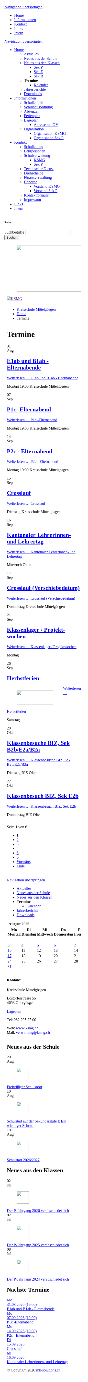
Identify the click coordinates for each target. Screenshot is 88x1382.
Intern (18, 33)
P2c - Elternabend (29, 451)
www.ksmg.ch (27, 1028)
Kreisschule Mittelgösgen (36, 309)
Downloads (33, 94)
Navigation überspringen (23, 7)
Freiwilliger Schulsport (24, 1087)
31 (9, 966)
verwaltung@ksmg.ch (33, 1032)
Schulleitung (33, 147)
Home (19, 15)
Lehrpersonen (34, 151)
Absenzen (31, 111)
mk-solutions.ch (48, 1370)
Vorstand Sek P (45, 191)
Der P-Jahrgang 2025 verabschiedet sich (38, 1245)
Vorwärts (24, 862)
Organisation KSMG (50, 133)
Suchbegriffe (14, 232)
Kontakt (20, 24)
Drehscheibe (33, 173)
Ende (21, 866)
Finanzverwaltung (38, 177)
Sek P (38, 67)
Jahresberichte (35, 89)
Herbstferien (23, 678)
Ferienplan (32, 116)
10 (9, 950)
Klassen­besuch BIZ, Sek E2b (42, 796)
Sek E (38, 72)
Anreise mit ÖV (46, 125)
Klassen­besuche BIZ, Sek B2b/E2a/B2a (38, 746)
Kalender (41, 85)
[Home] (14, 298)
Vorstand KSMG (47, 186)
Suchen (11, 237)
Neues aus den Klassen (42, 63)
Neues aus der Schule (40, 58)
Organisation (34, 129)
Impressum (32, 199)
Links (18, 28)
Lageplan (31, 120)
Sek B (38, 76)
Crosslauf (19, 493)
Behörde (30, 182)
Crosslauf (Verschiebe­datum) (43, 588)
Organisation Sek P (49, 138)
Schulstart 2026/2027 (23, 1160)
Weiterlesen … (42, 378)
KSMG (39, 160)
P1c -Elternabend (29, 409)
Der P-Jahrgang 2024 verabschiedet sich (38, 1279)
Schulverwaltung (37, 155)
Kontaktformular (37, 195)
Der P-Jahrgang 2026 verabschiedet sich (38, 1211)
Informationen (25, 20)
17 (9, 956)
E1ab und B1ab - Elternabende (28, 364)
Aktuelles (31, 54)
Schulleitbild (33, 102)
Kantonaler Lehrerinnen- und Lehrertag (39, 538)
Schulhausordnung (38, 107)
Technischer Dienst (39, 169)
